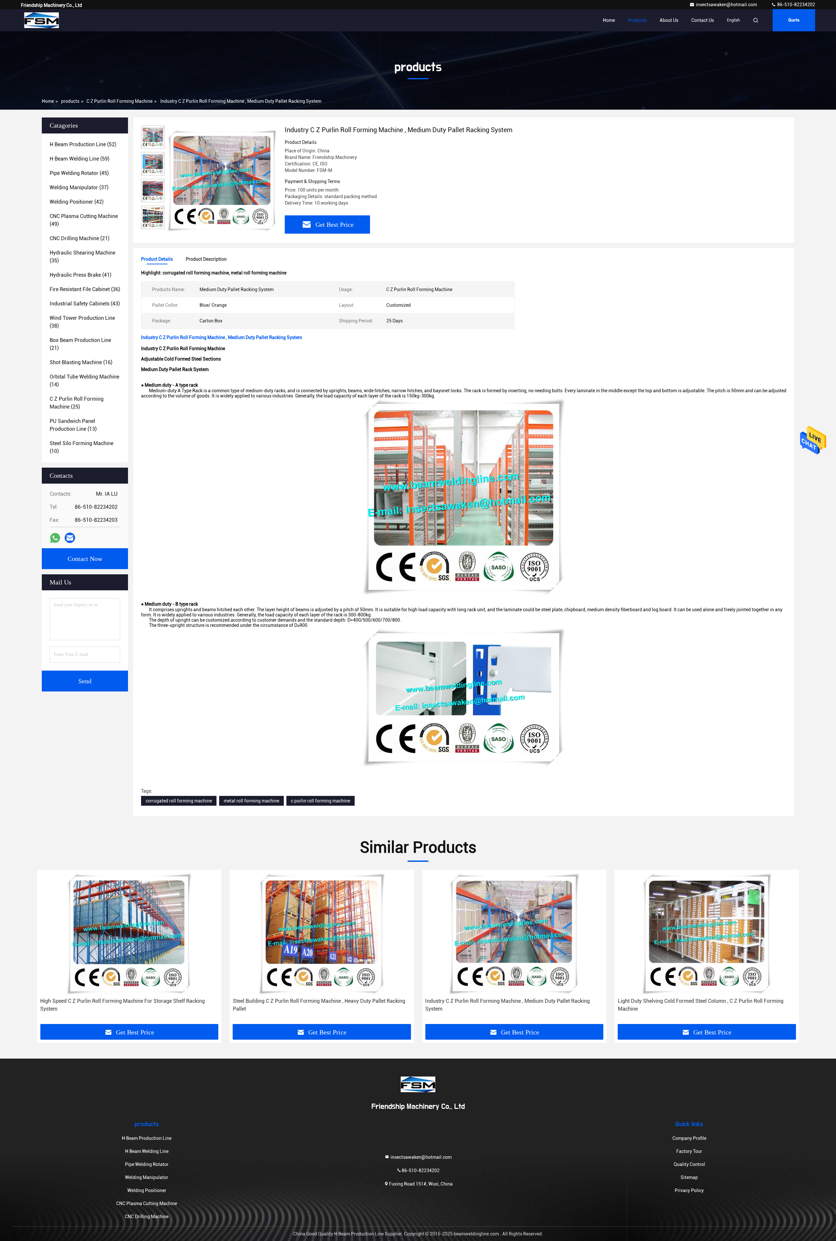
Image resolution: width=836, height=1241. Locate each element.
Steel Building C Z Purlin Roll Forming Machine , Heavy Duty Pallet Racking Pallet (319, 1005)
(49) (84, 220)
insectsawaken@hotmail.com (727, 4)
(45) (79, 173)
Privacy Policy (689, 1190)
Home (609, 20)
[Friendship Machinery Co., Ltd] (41, 20)
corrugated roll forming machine (179, 800)
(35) (82, 257)
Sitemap (689, 1177)
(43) (85, 304)
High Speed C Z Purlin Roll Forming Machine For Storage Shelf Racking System (122, 1005)
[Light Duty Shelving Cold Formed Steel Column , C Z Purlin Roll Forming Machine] (707, 934)
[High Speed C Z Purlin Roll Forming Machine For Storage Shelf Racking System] (129, 934)
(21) (79, 238)
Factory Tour (689, 1151)
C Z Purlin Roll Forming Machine (120, 101)
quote (793, 20)
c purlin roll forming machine (320, 800)
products (70, 101)
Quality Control (689, 1164)
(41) (80, 275)
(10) (81, 447)
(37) (79, 187)
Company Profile (689, 1138)
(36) (85, 289)
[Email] (70, 538)
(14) (84, 381)
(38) (82, 322)
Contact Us (702, 20)
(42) (77, 202)
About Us (669, 20)
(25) (77, 403)
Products (637, 20)
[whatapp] (55, 538)
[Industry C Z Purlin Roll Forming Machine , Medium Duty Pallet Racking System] (222, 180)
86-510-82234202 (795, 4)
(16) (81, 362)
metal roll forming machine (251, 800)
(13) (73, 425)
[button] (48, 956)
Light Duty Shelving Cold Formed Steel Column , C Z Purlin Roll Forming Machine (700, 1005)
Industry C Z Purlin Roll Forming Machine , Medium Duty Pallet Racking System (507, 1005)
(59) (79, 159)
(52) (83, 144)
